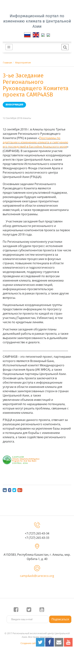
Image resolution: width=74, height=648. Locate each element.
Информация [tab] (14, 104)
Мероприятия (23, 62)
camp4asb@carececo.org (37, 576)
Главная (7, 62)
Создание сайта (29, 643)
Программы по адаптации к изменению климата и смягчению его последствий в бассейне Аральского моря (35, 142)
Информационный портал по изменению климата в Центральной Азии (37, 21)
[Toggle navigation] (9, 47)
